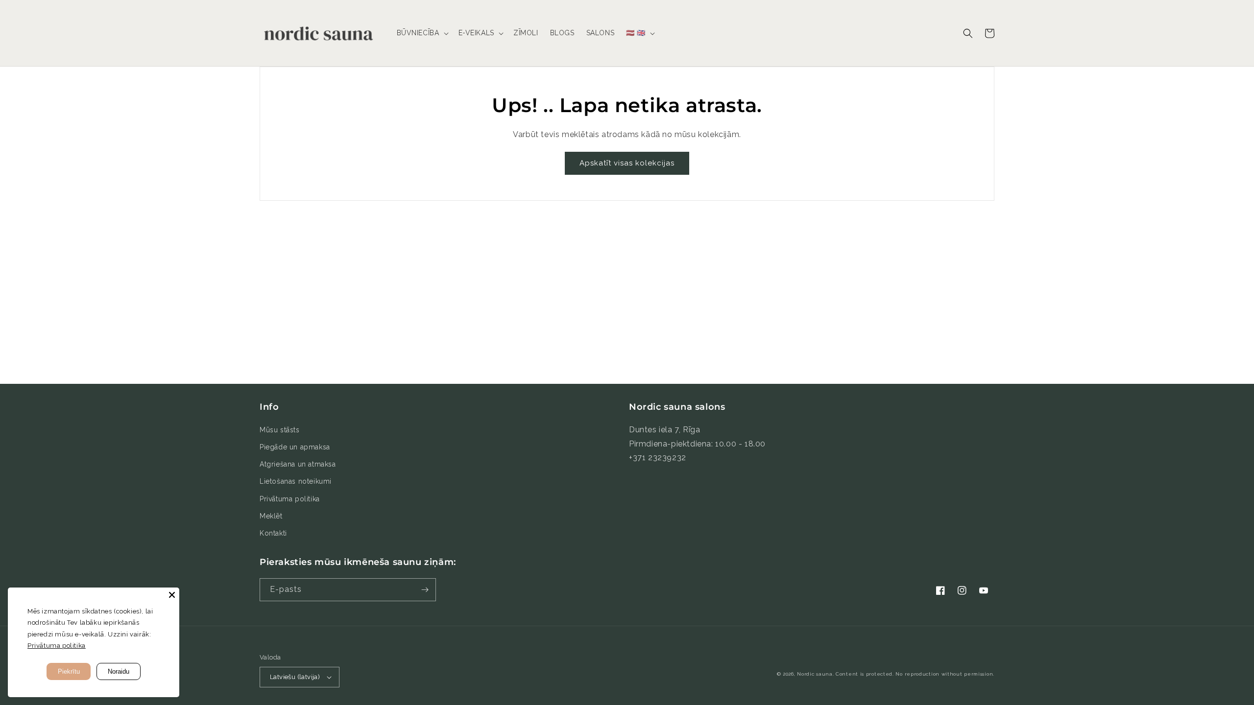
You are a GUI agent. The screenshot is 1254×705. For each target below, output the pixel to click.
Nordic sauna (814, 674)
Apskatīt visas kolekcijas (627, 163)
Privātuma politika (290, 499)
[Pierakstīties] (424, 589)
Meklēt (271, 516)
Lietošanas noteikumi (296, 481)
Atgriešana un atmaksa (298, 464)
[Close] (172, 595)
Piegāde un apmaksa (295, 447)
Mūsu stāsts (280, 430)
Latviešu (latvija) (295, 677)
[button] (422, 33)
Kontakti (273, 533)
